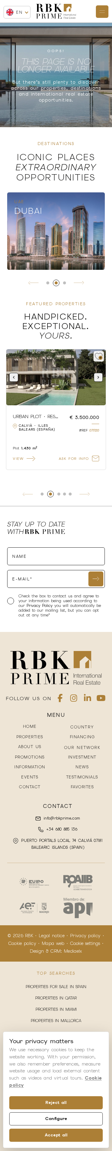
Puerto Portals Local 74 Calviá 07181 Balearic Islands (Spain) (60, 844)
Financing (82, 736)
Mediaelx (73, 951)
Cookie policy (22, 943)
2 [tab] (56, 282)
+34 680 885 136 (61, 829)
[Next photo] (98, 377)
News (82, 767)
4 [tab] (64, 494)
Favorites (82, 786)
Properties (29, 736)
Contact (30, 786)
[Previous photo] (13, 377)
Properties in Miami (56, 1009)
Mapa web (53, 943)
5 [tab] (70, 494)
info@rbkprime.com (61, 818)
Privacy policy (85, 936)
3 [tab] (64, 282)
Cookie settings (85, 943)
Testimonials (82, 777)
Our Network (82, 748)
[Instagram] (74, 699)
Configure (56, 1118)
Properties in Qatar (56, 998)
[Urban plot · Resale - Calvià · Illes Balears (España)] (56, 377)
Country (82, 727)
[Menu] (102, 11)
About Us (30, 746)
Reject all (56, 1102)
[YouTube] (101, 699)
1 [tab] (47, 282)
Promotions (30, 757)
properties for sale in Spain (56, 986)
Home (30, 726)
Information (29, 767)
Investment (82, 757)
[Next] (79, 283)
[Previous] (33, 283)
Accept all (56, 1135)
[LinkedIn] (87, 699)
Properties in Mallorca (56, 1020)
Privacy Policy (40, 605)
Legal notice (52, 936)
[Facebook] (60, 699)
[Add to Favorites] (98, 356)
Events (29, 777)
